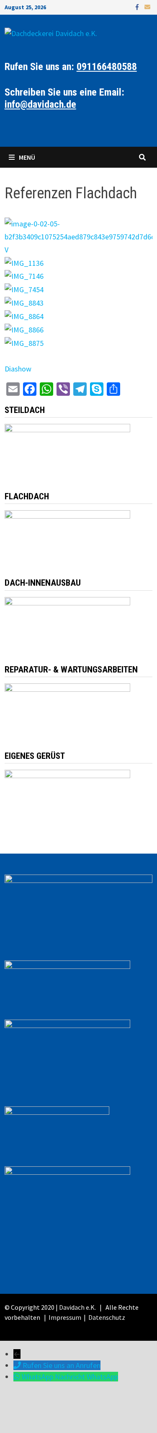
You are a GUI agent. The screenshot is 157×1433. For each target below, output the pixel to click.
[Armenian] (17, 128)
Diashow (18, 369)
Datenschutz (106, 1317)
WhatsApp (102, 1376)
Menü (27, 157)
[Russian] (33, 128)
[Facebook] (138, 6)
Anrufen (88, 1365)
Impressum (64, 1317)
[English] (25, 128)
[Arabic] (42, 128)
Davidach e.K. (77, 1307)
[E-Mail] (147, 6)
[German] (8, 128)
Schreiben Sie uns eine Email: (64, 98)
